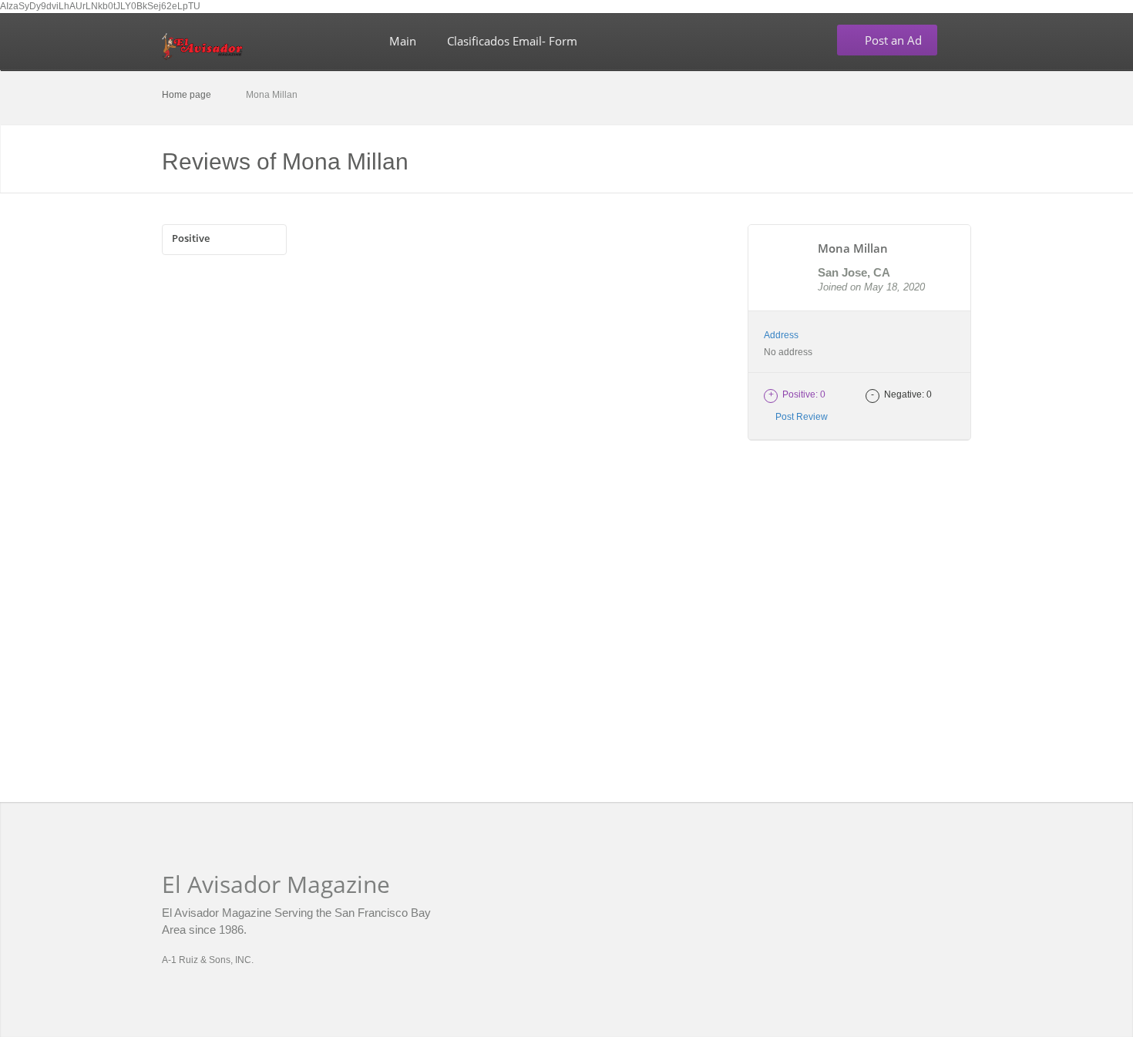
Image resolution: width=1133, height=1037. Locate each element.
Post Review (799, 416)
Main (402, 41)
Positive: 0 (796, 394)
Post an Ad (892, 40)
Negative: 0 (901, 394)
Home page (186, 94)
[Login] (966, 40)
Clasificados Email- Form (512, 41)
